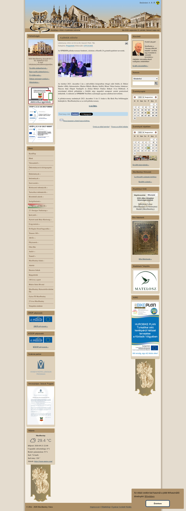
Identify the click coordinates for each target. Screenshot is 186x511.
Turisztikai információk (38, 192)
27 (145, 115)
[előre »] (155, 97)
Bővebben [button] (150, 496)
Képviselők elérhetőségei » (39, 71)
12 (142, 110)
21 (149, 113)
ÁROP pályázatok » (40, 326)
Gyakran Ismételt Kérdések (122, 507)
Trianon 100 (34, 233)
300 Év (32, 238)
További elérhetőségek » (38, 68)
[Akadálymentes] (158, 3)
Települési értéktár (35, 306)
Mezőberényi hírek (36, 260)
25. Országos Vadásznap (38, 210)
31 (135, 118)
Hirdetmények (35, 174)
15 (153, 110)
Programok (70, 46)
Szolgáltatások (35, 201)
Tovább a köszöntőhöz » (140, 66)
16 (156, 110)
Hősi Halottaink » (145, 259)
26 (142, 115)
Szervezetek (34, 183)
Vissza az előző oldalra (119, 126)
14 (149, 110)
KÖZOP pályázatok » (40, 347)
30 (156, 115)
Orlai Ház (32, 247)
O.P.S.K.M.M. (88, 46)
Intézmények (34, 178)
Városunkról (34, 163)
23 (156, 113)
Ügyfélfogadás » (35, 75)
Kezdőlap (54, 30)
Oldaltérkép (105, 507)
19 (142, 113)
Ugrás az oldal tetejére (101, 126)
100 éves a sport (35, 279)
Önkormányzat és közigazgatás (40, 168)
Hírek (31, 158)
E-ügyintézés (34, 224)
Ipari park (33, 215)
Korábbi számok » (145, 181)
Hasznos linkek (34, 270)
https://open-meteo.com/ (43, 461)
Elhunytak (151, 195)
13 (145, 110)
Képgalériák (33, 275)
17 (135, 113)
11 (138, 110)
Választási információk (38, 206)
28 (149, 115)
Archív (32, 251)
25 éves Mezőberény (36, 301)
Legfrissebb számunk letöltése (145, 176)
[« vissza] (134, 97)
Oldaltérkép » (34, 82)
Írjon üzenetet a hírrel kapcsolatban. (76, 120)
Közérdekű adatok (36, 196)
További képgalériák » (140, 164)
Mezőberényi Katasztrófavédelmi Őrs (41, 290)
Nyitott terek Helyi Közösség (40, 219)
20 (145, 113)
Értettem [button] (158, 503)
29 (153, 115)
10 (135, 110)
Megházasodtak (139, 195)
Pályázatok (33, 242)
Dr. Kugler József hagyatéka (40, 228)
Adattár (31, 265)
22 (153, 113)
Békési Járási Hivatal (36, 284)
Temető (32, 256)
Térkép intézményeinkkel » (39, 78)
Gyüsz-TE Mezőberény (37, 296)
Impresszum (95, 507)
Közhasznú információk (38, 187)
